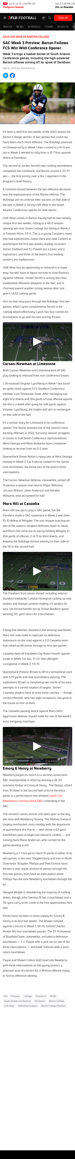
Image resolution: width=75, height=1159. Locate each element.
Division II (41, 996)
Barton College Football (53, 1005)
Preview (15, 996)
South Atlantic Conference (17, 1001)
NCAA (53, 996)
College (28, 996)
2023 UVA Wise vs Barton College (26, 36)
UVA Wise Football (27, 1005)
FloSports (40, 1001)
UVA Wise (9, 1005)
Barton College (56, 1001)
